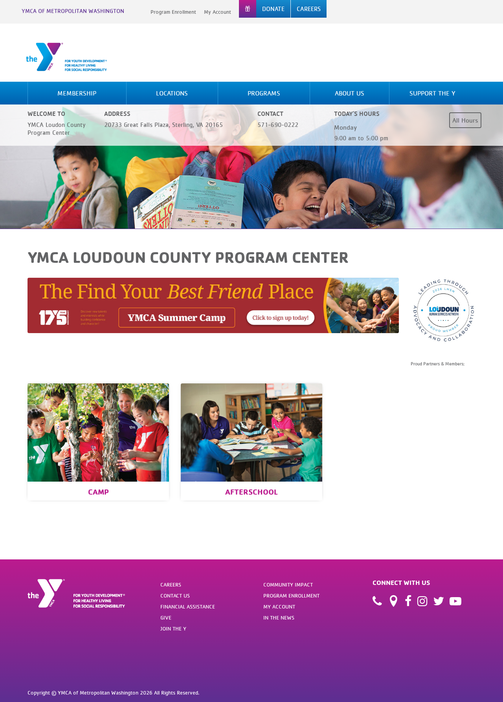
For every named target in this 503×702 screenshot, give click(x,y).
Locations (172, 93)
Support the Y (432, 93)
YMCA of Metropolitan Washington (73, 10)
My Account (217, 12)
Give (165, 617)
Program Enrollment (173, 12)
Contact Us (175, 595)
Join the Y (173, 628)
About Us (349, 93)
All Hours (465, 120)
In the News (278, 617)
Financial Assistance (187, 606)
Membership (76, 93)
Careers (170, 584)
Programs (264, 93)
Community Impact (288, 584)
